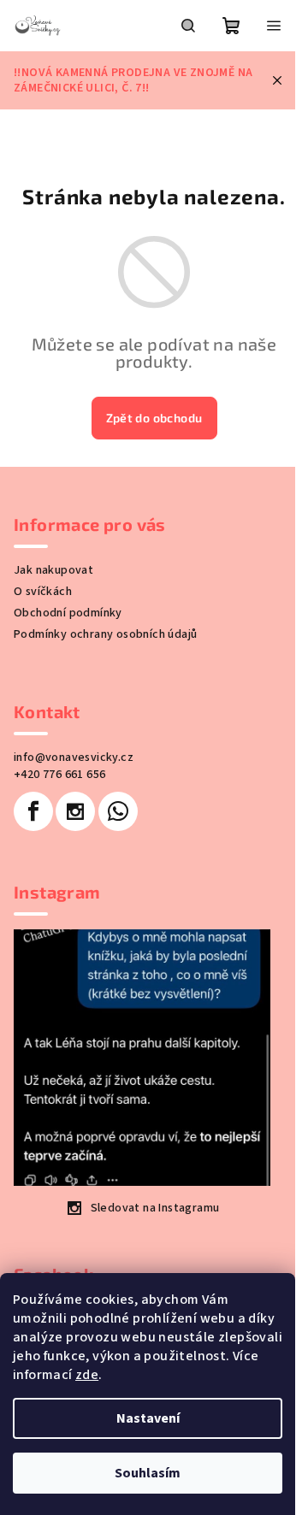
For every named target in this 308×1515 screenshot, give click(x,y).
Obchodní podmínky (68, 613)
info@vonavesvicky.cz (73, 757)
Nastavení (148, 1418)
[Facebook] (33, 811)
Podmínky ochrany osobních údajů (105, 634)
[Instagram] (75, 811)
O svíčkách (43, 591)
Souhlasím (148, 1473)
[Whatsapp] (118, 811)
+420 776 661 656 (59, 774)
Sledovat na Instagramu (155, 1208)
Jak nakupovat (53, 570)
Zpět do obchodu (154, 417)
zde (86, 1374)
